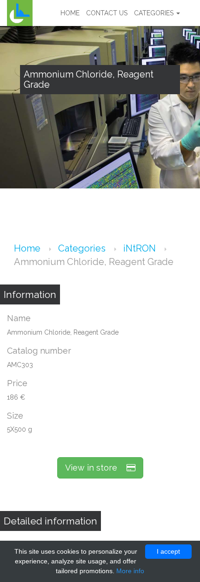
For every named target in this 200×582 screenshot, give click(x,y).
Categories (154, 13)
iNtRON (140, 248)
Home (70, 13)
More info (130, 571)
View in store (96, 467)
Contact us (106, 13)
